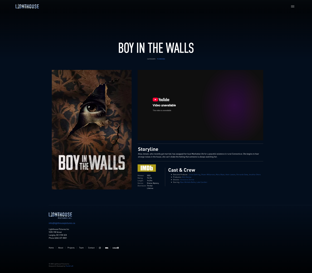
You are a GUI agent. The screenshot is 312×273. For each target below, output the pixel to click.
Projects (71, 247)
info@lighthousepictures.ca (62, 223)
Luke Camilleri (201, 182)
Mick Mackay (186, 177)
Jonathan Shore (255, 174)
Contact (91, 247)
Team (81, 247)
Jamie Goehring (194, 174)
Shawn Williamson (208, 174)
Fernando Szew (242, 174)
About (60, 247)
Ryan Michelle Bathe (187, 182)
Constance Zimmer (187, 180)
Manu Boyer (220, 174)
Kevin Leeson (230, 174)
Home (51, 247)
